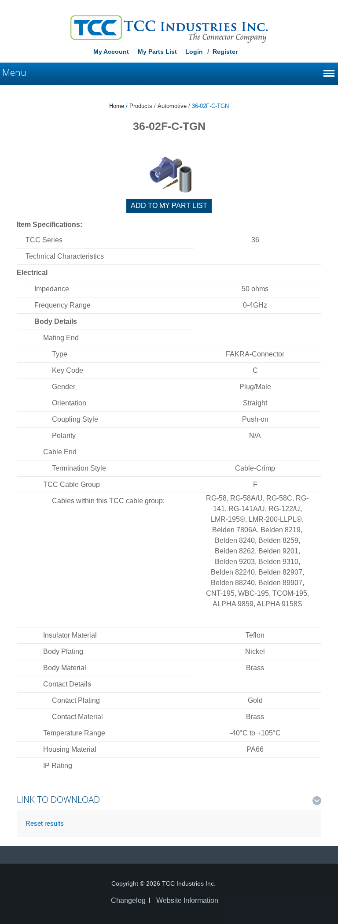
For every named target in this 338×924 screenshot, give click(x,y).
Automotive (172, 106)
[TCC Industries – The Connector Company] (169, 28)
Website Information (187, 900)
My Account (111, 51)
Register (225, 51)
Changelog (128, 900)
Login (194, 51)
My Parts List (157, 51)
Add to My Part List (169, 205)
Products (140, 106)
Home (116, 106)
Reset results (45, 823)
